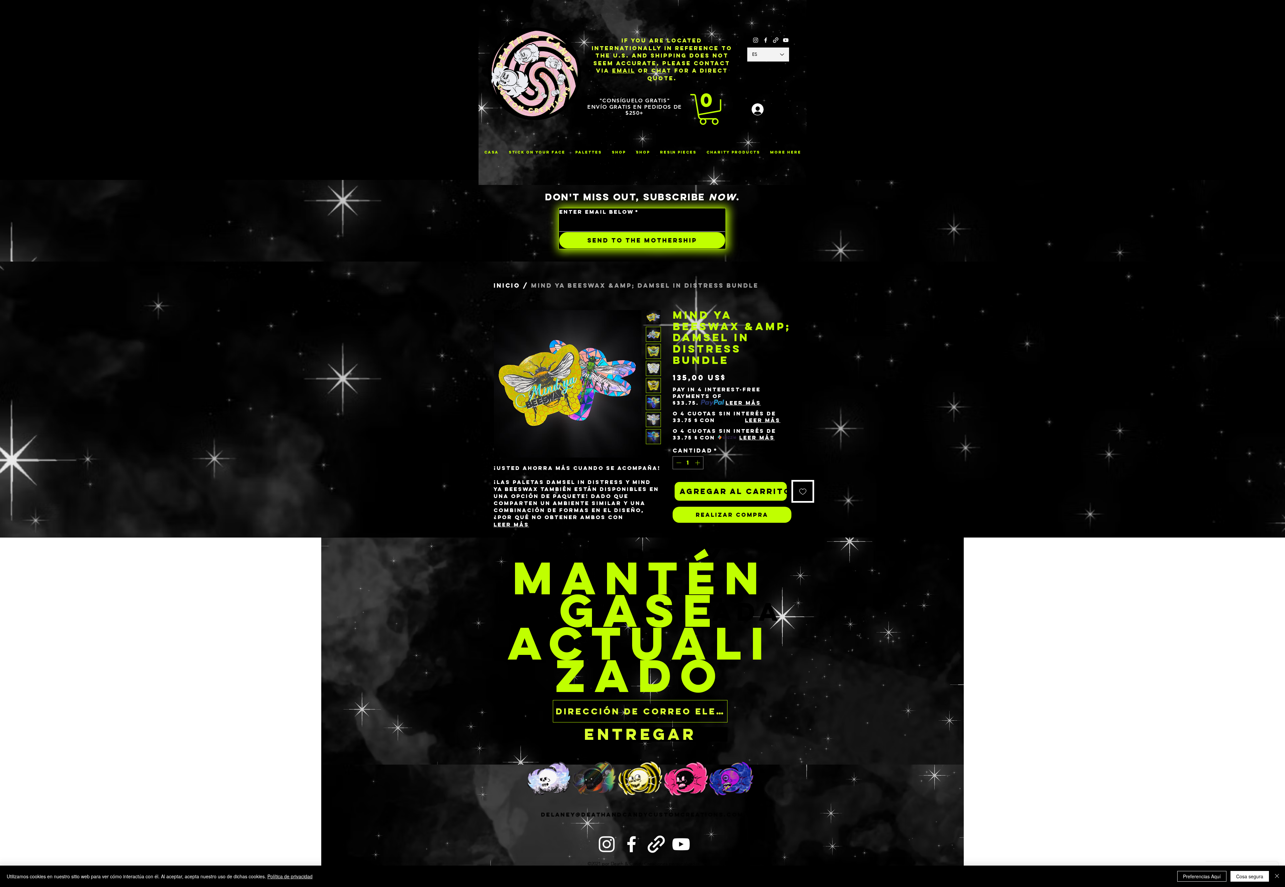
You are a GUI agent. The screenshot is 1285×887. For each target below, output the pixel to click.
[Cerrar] (1277, 876)
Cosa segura (1249, 876)
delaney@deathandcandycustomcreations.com (642, 826)
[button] (708, 109)
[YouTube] (785, 40)
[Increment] (698, 463)
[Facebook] (765, 40)
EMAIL (623, 70)
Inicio (507, 285)
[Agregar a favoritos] (802, 491)
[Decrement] (678, 463)
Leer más (511, 524)
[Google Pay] (732, 532)
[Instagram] (755, 40)
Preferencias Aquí (1202, 876)
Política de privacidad (290, 876)
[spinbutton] (688, 463)
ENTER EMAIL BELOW (599, 212)
